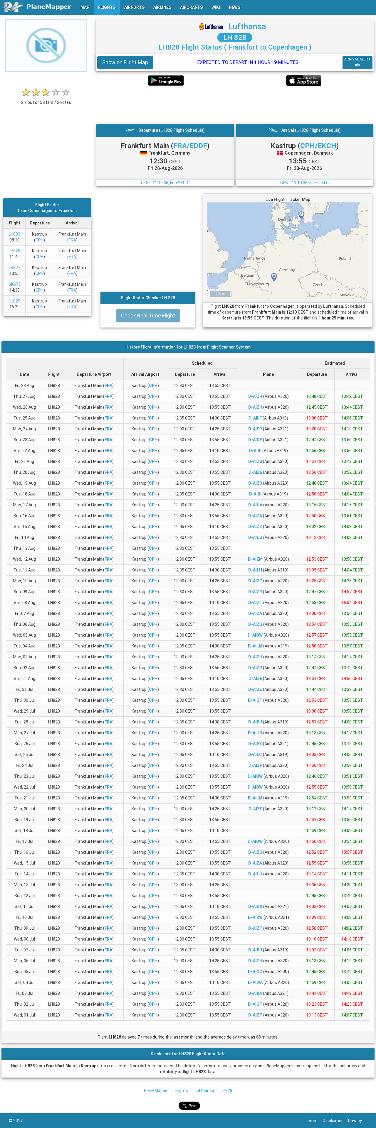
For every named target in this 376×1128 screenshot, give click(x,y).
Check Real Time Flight (148, 315)
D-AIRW (255, 917)
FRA (72, 240)
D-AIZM (255, 559)
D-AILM (255, 646)
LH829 (14, 301)
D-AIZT (255, 581)
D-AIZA (255, 515)
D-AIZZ (255, 526)
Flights (181, 1090)
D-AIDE (255, 439)
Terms (314, 1120)
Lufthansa (247, 26)
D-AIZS (255, 461)
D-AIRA (255, 993)
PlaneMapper (156, 1090)
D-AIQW (255, 635)
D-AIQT (255, 700)
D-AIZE (255, 472)
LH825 (14, 250)
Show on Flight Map (125, 62)
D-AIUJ (255, 537)
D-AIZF (255, 765)
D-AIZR (255, 591)
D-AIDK (255, 906)
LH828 (226, 1090)
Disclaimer (335, 1120)
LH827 (14, 267)
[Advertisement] (234, 105)
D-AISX (255, 743)
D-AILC (255, 754)
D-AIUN (255, 732)
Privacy (357, 1120)
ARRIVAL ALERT (357, 59)
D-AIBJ (255, 722)
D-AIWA (255, 982)
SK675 (15, 284)
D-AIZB (255, 483)
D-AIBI (255, 450)
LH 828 (234, 37)
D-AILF (255, 418)
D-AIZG (255, 624)
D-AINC (255, 971)
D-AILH (255, 570)
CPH (39, 240)
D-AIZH (255, 396)
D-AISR (255, 429)
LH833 (14, 234)
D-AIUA (255, 505)
